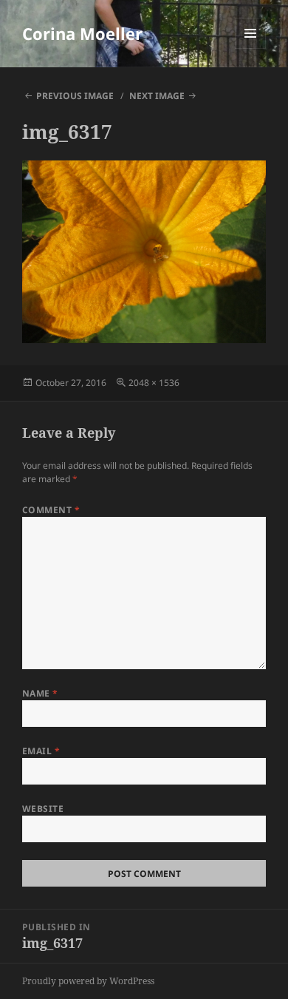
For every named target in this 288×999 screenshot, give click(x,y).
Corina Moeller (82, 33)
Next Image (157, 95)
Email (41, 751)
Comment (51, 510)
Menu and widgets (251, 48)
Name (40, 693)
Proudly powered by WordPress (88, 981)
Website (43, 808)
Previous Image (75, 95)
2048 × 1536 (153, 382)
